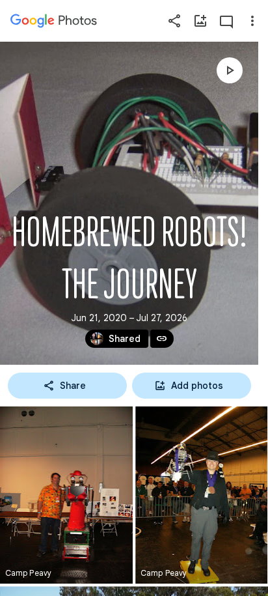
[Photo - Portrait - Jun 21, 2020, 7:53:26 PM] (201, 495)
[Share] (174, 21)
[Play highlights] (229, 70)
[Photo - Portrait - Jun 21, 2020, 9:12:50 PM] (66, 495)
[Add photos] (200, 21)
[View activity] (226, 21)
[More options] (252, 21)
